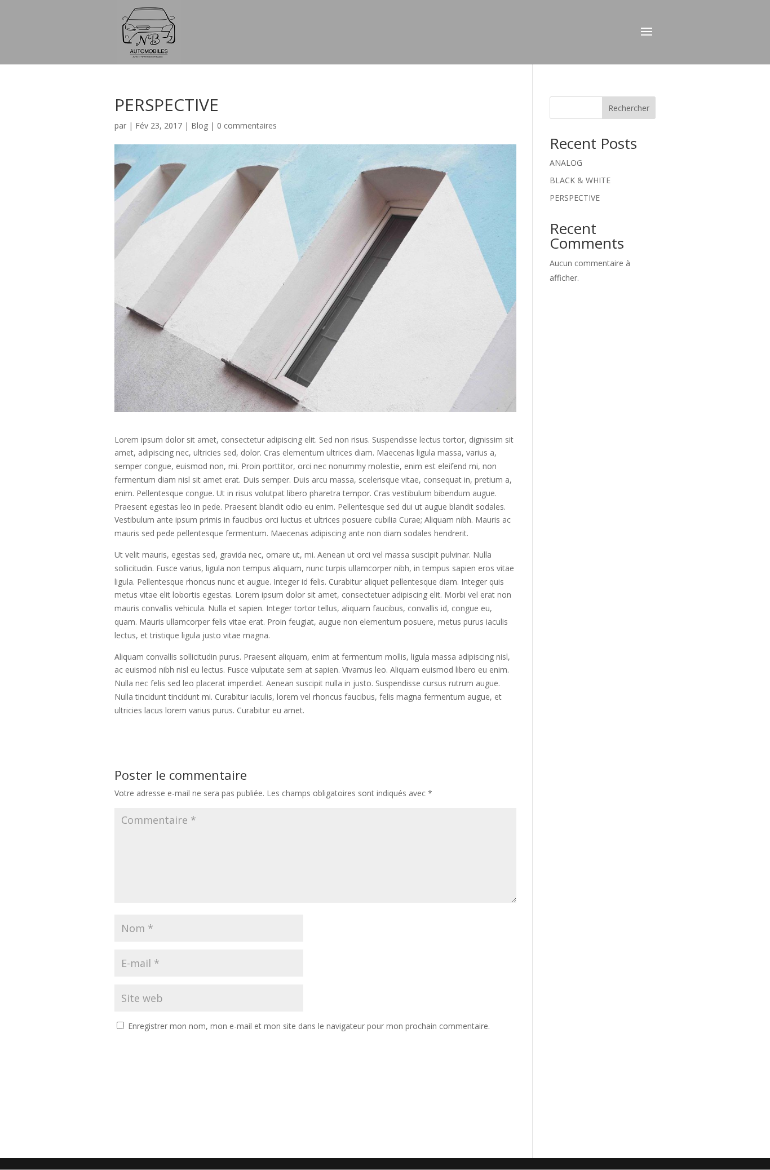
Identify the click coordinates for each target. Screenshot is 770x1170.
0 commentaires (247, 125)
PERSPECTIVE (575, 197)
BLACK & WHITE (580, 180)
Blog (199, 125)
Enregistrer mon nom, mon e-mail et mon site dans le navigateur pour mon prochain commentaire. (309, 1026)
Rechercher (628, 108)
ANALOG (566, 162)
